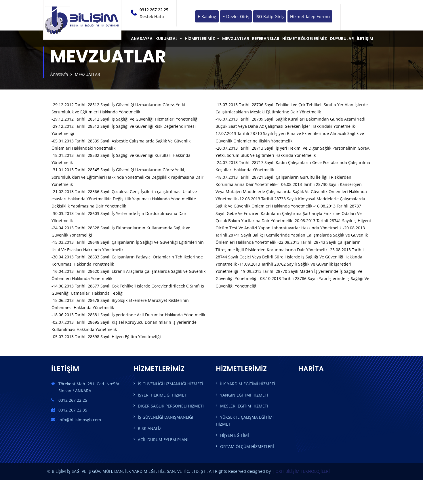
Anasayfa (59, 74)
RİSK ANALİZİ (150, 428)
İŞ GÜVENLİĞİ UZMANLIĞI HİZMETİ (170, 383)
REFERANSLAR (265, 38)
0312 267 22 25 (154, 9)
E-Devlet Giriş (235, 16)
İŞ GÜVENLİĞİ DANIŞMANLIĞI (165, 417)
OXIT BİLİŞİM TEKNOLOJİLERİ (302, 471)
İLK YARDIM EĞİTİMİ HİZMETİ (247, 383)
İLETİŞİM (365, 38)
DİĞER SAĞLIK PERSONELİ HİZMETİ (171, 406)
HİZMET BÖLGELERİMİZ (304, 38)
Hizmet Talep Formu (310, 16)
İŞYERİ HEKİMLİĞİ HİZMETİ (163, 395)
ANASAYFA (142, 38)
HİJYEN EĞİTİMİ (234, 435)
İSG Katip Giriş (270, 16)
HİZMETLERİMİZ (200, 38)
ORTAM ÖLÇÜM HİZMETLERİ (247, 446)
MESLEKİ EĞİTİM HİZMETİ (244, 406)
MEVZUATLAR (235, 38)
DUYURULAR (342, 38)
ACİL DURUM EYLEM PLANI (163, 439)
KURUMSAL (166, 38)
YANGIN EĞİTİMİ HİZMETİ (244, 395)
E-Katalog (207, 16)
